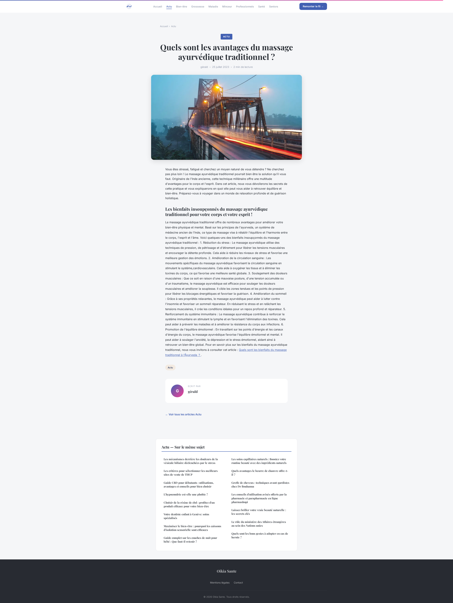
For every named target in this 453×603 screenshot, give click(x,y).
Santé (261, 6)
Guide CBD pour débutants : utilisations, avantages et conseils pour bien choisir (189, 484)
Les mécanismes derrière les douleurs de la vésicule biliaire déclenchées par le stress (191, 461)
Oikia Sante (226, 570)
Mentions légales (220, 582)
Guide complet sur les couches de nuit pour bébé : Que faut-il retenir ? (190, 539)
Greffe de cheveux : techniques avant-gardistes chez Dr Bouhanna (260, 484)
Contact (238, 582)
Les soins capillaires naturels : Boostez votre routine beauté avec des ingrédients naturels (258, 461)
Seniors (273, 6)
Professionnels (245, 6)
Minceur (227, 6)
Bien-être (181, 6)
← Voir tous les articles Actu (183, 414)
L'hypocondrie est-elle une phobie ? (186, 494)
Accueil (157, 6)
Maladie (213, 6)
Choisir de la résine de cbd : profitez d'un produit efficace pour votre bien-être (189, 504)
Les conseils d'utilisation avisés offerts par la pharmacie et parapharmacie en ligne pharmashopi (259, 498)
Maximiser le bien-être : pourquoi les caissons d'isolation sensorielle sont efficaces (192, 528)
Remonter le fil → (313, 6)
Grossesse (197, 6)
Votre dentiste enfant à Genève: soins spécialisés (186, 516)
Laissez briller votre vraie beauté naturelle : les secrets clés (258, 511)
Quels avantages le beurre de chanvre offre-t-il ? (259, 472)
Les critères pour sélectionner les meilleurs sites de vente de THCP (191, 472)
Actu (169, 6)
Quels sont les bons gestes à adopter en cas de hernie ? (259, 535)
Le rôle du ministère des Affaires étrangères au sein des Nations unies (258, 523)
